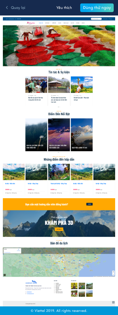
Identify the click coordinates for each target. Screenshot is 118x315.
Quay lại (18, 7)
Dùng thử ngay (97, 7)
